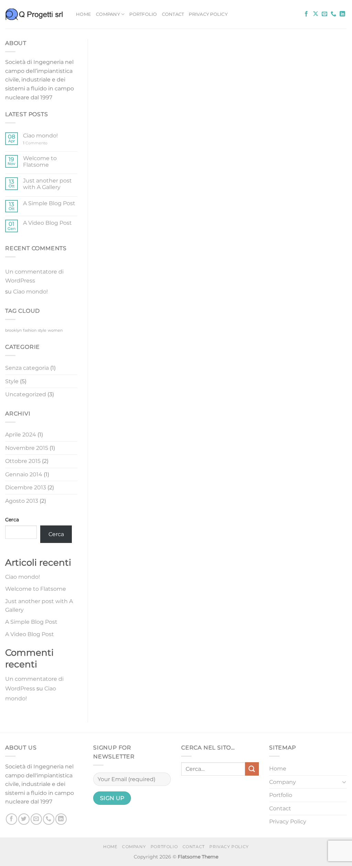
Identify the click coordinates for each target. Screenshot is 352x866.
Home (83, 14)
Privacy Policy (208, 14)
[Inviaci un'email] (324, 14)
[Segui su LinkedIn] (342, 14)
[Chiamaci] (333, 14)
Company (108, 14)
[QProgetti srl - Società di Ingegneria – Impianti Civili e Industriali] (35, 14)
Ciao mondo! (40, 135)
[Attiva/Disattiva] (344, 782)
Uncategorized (25, 394)
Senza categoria (27, 368)
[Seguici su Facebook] (306, 14)
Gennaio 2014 (23, 474)
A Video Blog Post (47, 223)
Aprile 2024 (20, 434)
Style (12, 381)
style (42, 330)
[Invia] (252, 769)
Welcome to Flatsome (40, 161)
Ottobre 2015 (23, 461)
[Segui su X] (315, 14)
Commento (35, 143)
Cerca (12, 520)
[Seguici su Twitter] (24, 819)
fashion (29, 330)
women (55, 330)
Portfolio (143, 14)
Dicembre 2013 (25, 487)
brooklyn (13, 330)
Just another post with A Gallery (47, 183)
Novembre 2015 (26, 448)
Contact (173, 14)
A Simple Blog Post (49, 203)
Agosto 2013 (21, 501)
